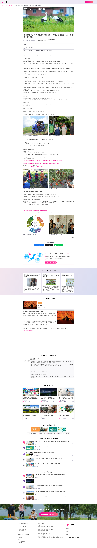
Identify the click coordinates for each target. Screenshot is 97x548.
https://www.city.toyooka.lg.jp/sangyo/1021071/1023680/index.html (35, 166)
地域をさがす (21, 527)
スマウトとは (21, 525)
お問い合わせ (68, 533)
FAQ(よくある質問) (22, 541)
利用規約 (67, 528)
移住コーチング (21, 531)
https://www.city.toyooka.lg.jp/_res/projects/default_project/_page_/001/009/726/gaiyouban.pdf (41, 163)
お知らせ (20, 542)
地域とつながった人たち (23, 530)
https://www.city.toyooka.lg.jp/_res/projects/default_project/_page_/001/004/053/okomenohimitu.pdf (42, 160)
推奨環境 (67, 531)
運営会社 (67, 534)
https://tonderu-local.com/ (28, 330)
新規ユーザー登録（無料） (48, 514)
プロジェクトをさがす (22, 526)
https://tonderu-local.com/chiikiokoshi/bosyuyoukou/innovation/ (35, 210)
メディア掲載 (21, 544)
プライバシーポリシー (70, 529)
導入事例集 (20, 537)
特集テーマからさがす (22, 529)
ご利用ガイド (21, 535)
